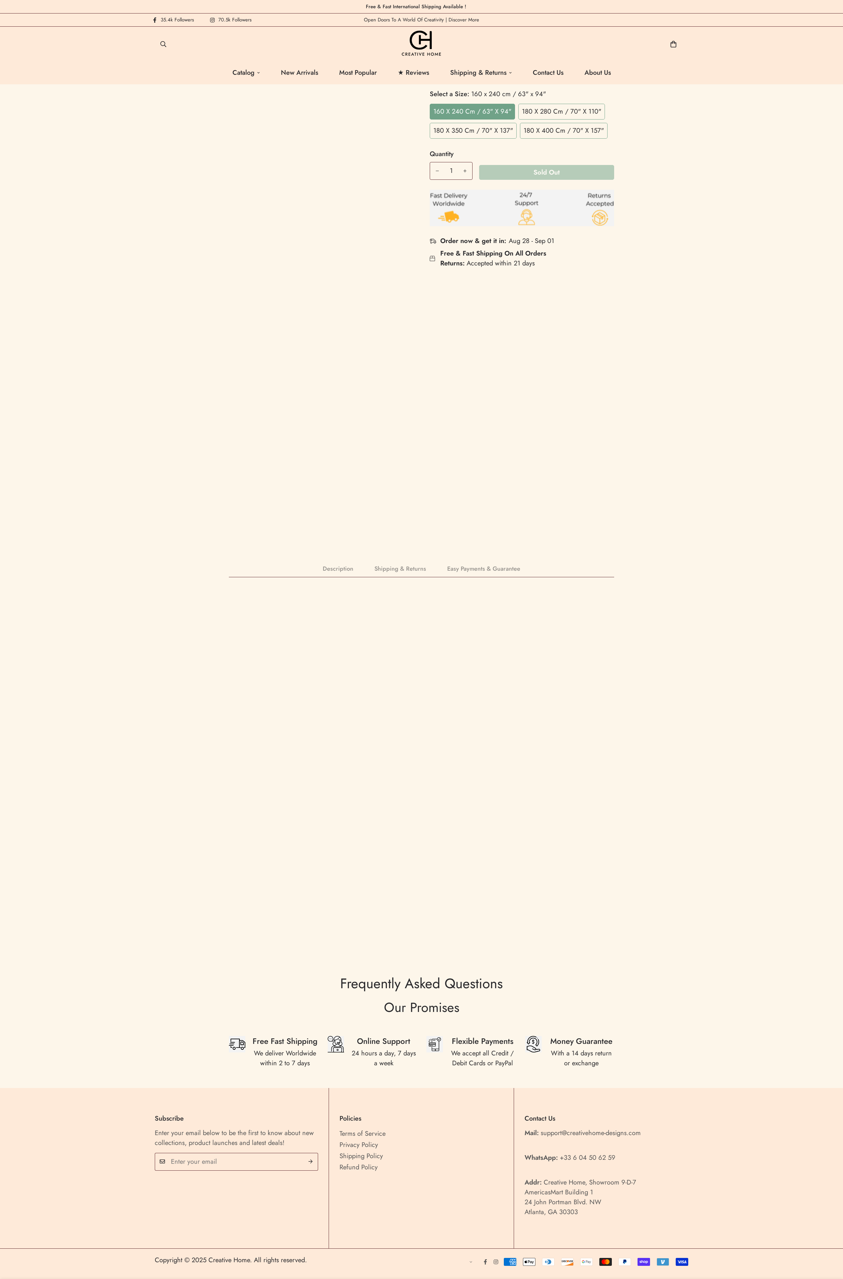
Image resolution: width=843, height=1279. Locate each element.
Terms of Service (363, 1133)
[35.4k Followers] (485, 1262)
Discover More (464, 19)
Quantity (441, 154)
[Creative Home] (421, 44)
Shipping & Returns (478, 72)
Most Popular (358, 72)
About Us (598, 72)
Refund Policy (359, 1167)
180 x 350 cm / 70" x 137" (473, 130)
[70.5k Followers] (496, 1262)
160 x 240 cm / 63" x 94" (472, 111)
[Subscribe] (310, 1161)
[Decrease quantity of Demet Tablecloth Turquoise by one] (437, 170)
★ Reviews (413, 72)
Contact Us (548, 72)
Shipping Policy (361, 1155)
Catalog (243, 72)
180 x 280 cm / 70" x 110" (561, 111)
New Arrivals (299, 72)
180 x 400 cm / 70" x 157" (564, 130)
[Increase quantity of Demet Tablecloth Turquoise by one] (465, 170)
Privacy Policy (359, 1144)
